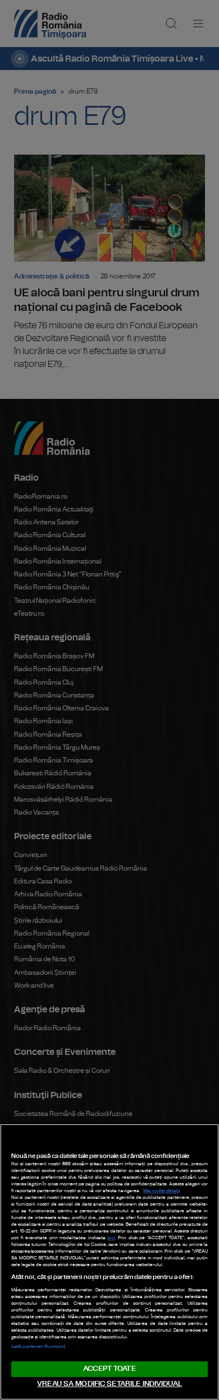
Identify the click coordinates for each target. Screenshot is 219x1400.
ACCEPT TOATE (109, 1369)
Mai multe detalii (161, 1191)
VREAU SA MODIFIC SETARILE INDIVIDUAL (109, 1384)
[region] (109, 1262)
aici (111, 1238)
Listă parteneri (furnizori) (38, 1347)
